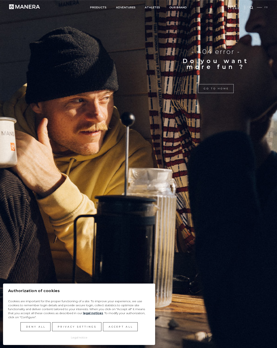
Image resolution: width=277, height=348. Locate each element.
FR (266, 7)
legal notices (93, 313)
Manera (24, 6)
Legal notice (79, 337)
